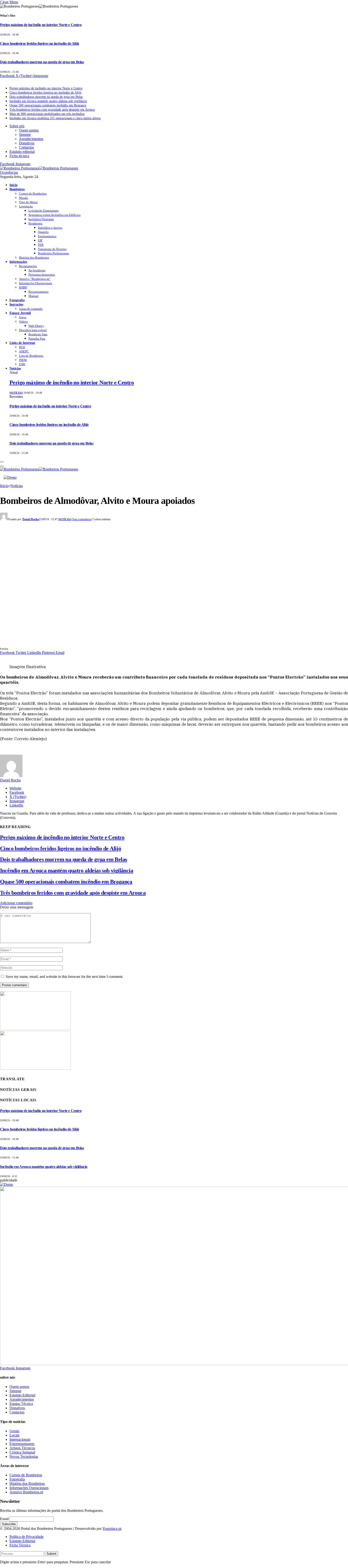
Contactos (26, 147)
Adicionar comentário (16, 903)
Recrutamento (28, 266)
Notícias (15, 368)
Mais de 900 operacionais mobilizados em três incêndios (47, 114)
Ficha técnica (19, 156)
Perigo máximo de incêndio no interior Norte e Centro (40, 25)
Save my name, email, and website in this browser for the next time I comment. (64, 977)
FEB (41, 244)
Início (13, 185)
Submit (51, 1553)
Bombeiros (17, 189)
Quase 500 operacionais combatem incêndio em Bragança (47, 105)
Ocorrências (9, 172)
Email (4, 1519)
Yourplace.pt (111, 1529)
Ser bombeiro (36, 270)
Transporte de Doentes (52, 249)
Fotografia (17, 300)
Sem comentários (81, 519)
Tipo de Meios (28, 202)
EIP (40, 240)
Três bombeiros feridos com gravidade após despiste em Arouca (52, 109)
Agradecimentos (31, 139)
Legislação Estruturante (43, 210)
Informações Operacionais (35, 283)
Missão (23, 198)
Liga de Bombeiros (31, 355)
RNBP (23, 287)
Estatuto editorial (22, 152)
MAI (22, 347)
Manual (33, 296)
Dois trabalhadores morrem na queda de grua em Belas (42, 62)
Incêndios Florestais (41, 219)
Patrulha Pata (36, 338)
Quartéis (43, 232)
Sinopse (25, 134)
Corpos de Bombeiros (33, 193)
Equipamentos (47, 236)
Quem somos (29, 130)
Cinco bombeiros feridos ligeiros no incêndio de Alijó (39, 43)
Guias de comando (31, 308)
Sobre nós (16, 126)
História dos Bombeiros (34, 257)
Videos (23, 321)
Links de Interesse (22, 343)
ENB (22, 364)
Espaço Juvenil (20, 313)
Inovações (16, 304)
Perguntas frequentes (41, 274)
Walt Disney (36, 326)
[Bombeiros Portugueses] (39, 168)
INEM (23, 360)
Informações (18, 262)
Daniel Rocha (30, 519)
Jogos (22, 317)
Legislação (26, 206)
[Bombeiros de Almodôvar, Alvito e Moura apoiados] (95, 644)
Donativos (26, 143)
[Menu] (2, 462)
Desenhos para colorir (33, 330)
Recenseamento (38, 291)
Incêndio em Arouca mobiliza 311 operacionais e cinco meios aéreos (55, 118)
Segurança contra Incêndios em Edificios (54, 215)
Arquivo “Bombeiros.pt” (34, 279)
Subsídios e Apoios (50, 227)
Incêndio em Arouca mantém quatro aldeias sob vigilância (48, 101)
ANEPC (24, 351)
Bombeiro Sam (37, 334)
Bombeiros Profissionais (53, 253)
